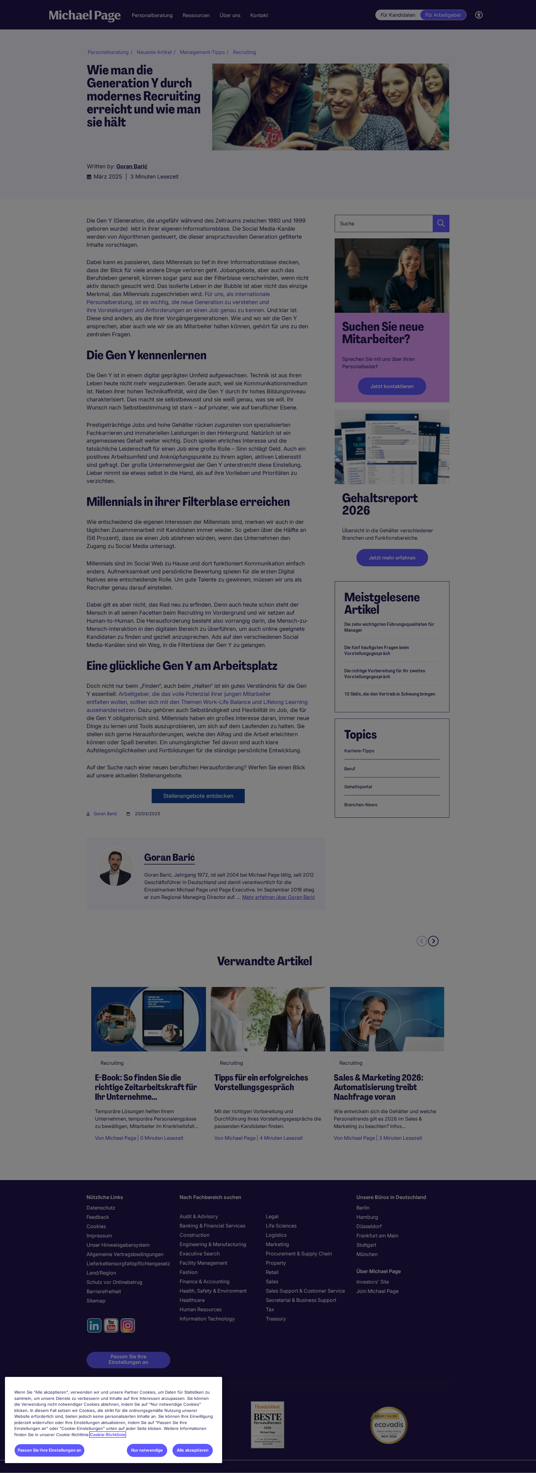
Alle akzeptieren (192, 1450)
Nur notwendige (147, 1450)
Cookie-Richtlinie (107, 1434)
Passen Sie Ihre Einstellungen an (49, 1450)
